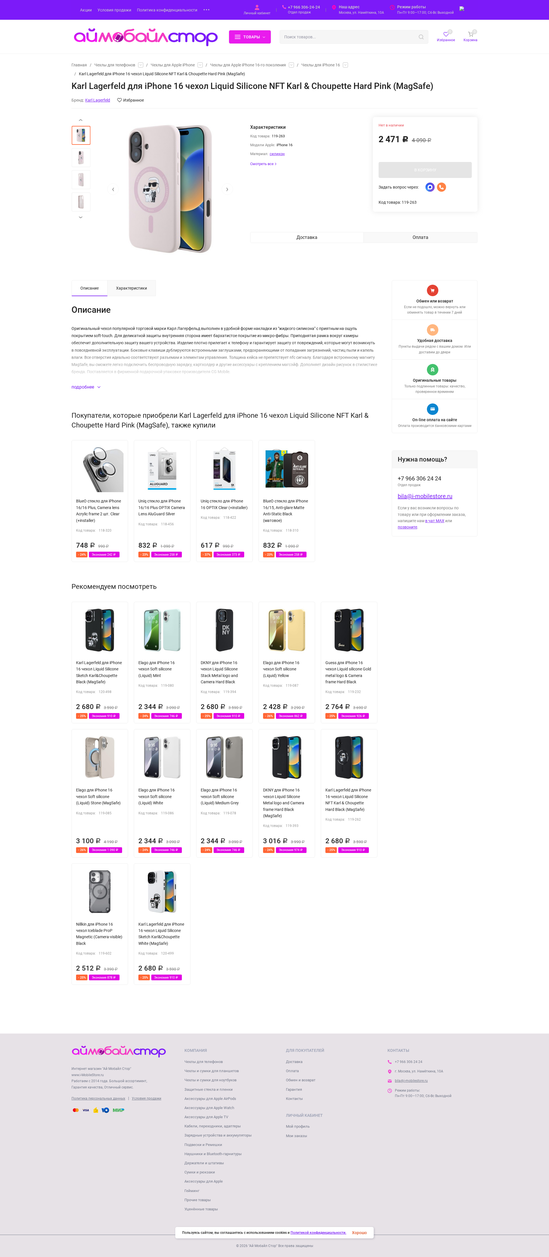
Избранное (133, 100)
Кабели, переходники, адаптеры (212, 1126)
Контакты (294, 1098)
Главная (79, 65)
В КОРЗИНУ (425, 170)
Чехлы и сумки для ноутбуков (210, 1080)
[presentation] (113, 189)
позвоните (407, 527)
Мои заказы (296, 1136)
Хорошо (359, 1232)
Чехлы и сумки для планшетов (211, 1071)
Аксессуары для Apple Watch (209, 1108)
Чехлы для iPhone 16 (320, 65)
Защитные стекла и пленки (208, 1089)
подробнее (83, 387)
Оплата (292, 1071)
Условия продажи (146, 1098)
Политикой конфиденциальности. (318, 1233)
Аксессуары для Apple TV (206, 1117)
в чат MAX (434, 520)
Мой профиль (298, 1126)
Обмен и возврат (300, 1080)
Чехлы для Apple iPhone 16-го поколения (248, 65)
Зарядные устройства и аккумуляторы (218, 1135)
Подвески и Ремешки (203, 1145)
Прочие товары (197, 1200)
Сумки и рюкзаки (199, 1172)
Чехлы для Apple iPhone (173, 65)
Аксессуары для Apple (203, 1181)
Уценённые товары (201, 1209)
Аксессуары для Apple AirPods (210, 1098)
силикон (277, 154)
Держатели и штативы (204, 1163)
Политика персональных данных (98, 1098)
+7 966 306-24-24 (304, 7)
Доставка (294, 1062)
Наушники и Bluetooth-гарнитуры (213, 1154)
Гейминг (191, 1191)
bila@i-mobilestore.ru (425, 496)
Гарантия (294, 1089)
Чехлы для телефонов (114, 65)
